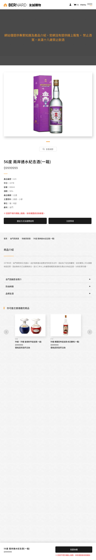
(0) (78, 5)
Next (89, 332)
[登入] (70, 4)
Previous (6, 332)
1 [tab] (48, 141)
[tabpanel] (48, 104)
